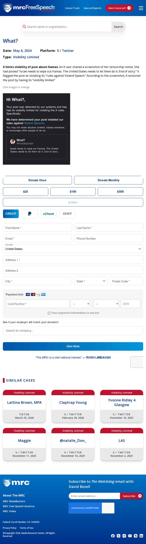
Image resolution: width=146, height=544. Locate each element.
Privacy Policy (9, 527)
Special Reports (92, 8)
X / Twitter (65, 50)
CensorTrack (72, 8)
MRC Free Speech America (19, 506)
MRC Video (9, 511)
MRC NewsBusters (14, 501)
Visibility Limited (26, 57)
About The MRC (14, 495)
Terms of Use (26, 527)
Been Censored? (117, 8)
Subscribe (129, 496)
